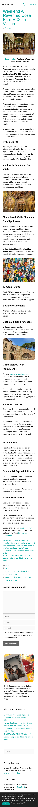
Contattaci (21, 787)
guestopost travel (26, 528)
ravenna (8, 568)
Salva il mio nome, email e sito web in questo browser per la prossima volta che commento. (19, 635)
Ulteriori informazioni (12, 773)
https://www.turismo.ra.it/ (19, 374)
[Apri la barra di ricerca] (23, 4)
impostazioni (30, 800)
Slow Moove (7, 4)
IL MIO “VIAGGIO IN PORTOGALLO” (16, 555)
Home (6, 59)
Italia (13, 59)
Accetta (6, 803)
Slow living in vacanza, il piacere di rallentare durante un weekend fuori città (18, 717)
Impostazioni (16, 803)
